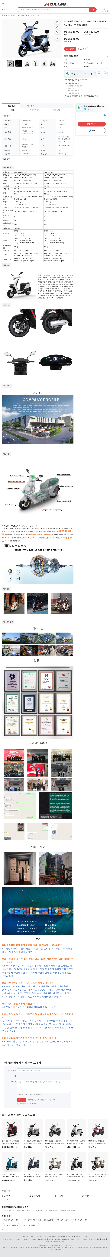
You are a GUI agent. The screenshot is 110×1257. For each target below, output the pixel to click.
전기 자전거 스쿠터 (46, 1220)
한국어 (79, 1239)
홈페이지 (4, 15)
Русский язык (42, 1239)
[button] (66, 110)
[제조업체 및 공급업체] (55, 4)
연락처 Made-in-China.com (65, 1237)
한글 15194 (6, 1196)
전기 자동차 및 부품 (23, 15)
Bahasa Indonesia (59, 1241)
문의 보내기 (70, 49)
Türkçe (103, 1239)
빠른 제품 (78, 1237)
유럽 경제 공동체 (34, 1196)
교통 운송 (12, 15)
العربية (73, 1239)
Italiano (51, 1239)
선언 (32, 1237)
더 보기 (4, 1229)
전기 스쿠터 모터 (62, 1220)
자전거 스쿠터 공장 (29, 1220)
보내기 (21, 1099)
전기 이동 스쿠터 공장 (11, 1220)
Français (33, 1239)
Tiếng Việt (49, 1241)
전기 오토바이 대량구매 (30, 1225)
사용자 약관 (38, 1237)
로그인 (91, 96)
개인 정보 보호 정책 (50, 1237)
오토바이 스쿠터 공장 (11, 1225)
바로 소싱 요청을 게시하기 (27, 1103)
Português (26, 1239)
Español (18, 1239)
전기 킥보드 (6, 1200)
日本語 (85, 1239)
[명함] (105, 115)
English (11, 1239)
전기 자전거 (85, 1196)
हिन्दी (90, 1239)
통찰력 (85, 1237)
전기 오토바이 (35, 15)
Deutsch (57, 1239)
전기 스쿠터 (59, 1196)
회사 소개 (25, 1237)
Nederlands (65, 1239)
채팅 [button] (84, 49)
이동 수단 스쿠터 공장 (80, 1220)
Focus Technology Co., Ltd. (57, 1245)
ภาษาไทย (96, 1239)
